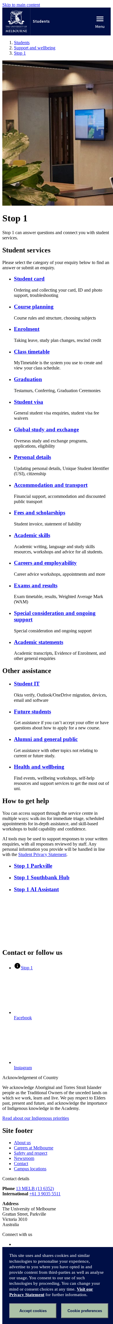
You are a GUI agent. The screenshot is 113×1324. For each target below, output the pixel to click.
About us (22, 1142)
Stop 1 (27, 967)
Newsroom (24, 1158)
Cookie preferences (85, 1311)
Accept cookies (33, 1311)
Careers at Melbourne (33, 1147)
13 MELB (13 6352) (35, 1188)
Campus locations (30, 1168)
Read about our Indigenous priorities (35, 1118)
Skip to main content (21, 4)
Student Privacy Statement (42, 854)
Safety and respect (30, 1153)
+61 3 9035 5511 (45, 1193)
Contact (21, 1163)
